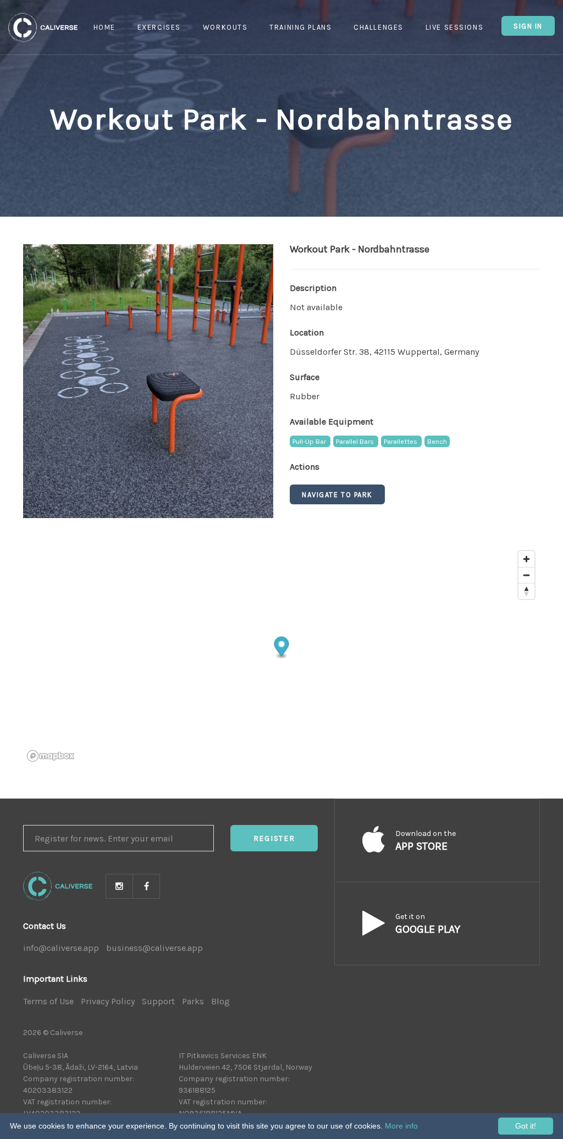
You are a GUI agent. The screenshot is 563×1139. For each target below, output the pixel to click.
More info (401, 1125)
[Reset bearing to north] (526, 591)
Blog (220, 1001)
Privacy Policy (108, 1001)
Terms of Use (48, 1001)
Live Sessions (454, 27)
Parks (193, 1001)
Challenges (379, 27)
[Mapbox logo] (50, 756)
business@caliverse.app (154, 948)
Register (274, 838)
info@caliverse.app (61, 948)
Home (104, 27)
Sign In (528, 26)
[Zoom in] (526, 559)
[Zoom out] (526, 575)
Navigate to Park (337, 495)
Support (158, 1001)
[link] (148, 380)
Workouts (225, 27)
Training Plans (300, 27)
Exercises (159, 27)
